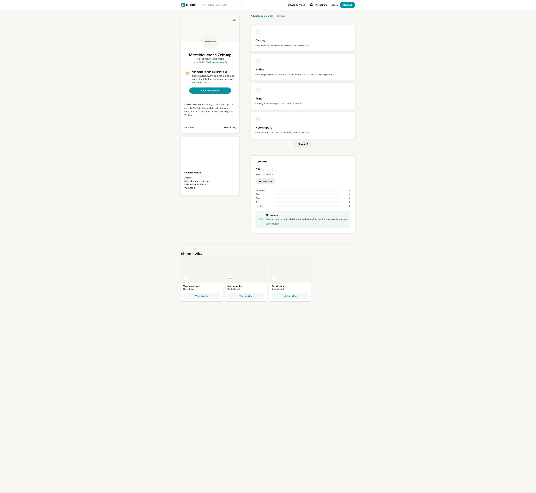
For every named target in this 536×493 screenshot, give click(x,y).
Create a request (210, 90)
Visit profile (201, 296)
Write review (265, 181)
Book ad (347, 4)
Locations (189, 127)
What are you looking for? (214, 3)
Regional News (203, 58)
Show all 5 (303, 144)
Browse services (296, 4)
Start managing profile (217, 62)
